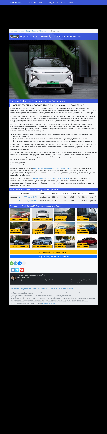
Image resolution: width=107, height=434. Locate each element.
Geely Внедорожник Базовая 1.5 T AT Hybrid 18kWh (52, 168)
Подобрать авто (56, 3)
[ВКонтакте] (20, 263)
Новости (32, 3)
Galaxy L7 (35, 31)
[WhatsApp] (12, 263)
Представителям (26, 289)
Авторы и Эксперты (40, 289)
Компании (15, 289)
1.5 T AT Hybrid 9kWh (28, 201)
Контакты (70, 289)
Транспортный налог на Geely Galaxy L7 (53, 252)
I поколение (44, 31)
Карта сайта (53, 289)
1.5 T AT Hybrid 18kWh (29, 197)
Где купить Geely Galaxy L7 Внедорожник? (53, 256)
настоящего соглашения (48, 303)
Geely (28, 31)
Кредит (71, 3)
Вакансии (62, 289)
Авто (41, 3)
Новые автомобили (17, 31)
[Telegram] (16, 263)
